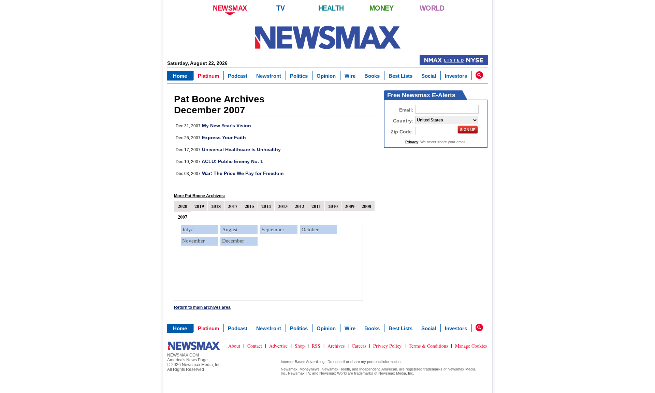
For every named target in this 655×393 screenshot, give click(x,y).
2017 (232, 206)
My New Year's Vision (226, 125)
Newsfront (268, 76)
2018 (216, 206)
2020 (182, 206)
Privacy (411, 142)
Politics (299, 76)
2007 (182, 216)
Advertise (278, 346)
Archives (336, 346)
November (193, 241)
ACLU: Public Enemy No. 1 (232, 161)
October (310, 229)
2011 (316, 206)
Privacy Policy (387, 346)
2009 (349, 206)
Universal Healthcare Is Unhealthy (241, 149)
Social (428, 76)
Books (372, 76)
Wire (350, 76)
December (233, 241)
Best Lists (400, 76)
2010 (333, 206)
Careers (359, 346)
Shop (300, 346)
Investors (456, 76)
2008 (366, 206)
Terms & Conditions (428, 346)
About (234, 346)
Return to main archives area (202, 307)
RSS (316, 346)
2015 (249, 206)
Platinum (208, 76)
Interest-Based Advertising (302, 362)
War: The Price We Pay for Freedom (242, 173)
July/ (187, 229)
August (229, 229)
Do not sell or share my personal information (364, 362)
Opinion (326, 76)
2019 (199, 206)
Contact (254, 346)
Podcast (237, 76)
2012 (299, 206)
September (273, 229)
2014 (266, 206)
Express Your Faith (224, 137)
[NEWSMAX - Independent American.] (327, 37)
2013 (283, 206)
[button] (479, 75)
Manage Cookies (471, 346)
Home (180, 76)
